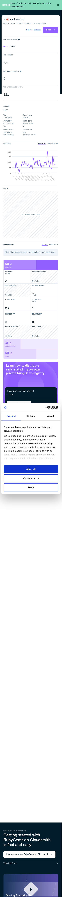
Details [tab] (31, 416)
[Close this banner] (57, 5)
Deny (31, 487)
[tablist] (48, 143)
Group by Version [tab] (52, 143)
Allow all (31, 469)
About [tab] (50, 416)
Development (53, 244)
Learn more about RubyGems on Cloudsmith (27, 854)
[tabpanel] (30, 166)
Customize (29, 478)
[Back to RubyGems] (6, 19)
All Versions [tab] (42, 143)
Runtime (45, 244)
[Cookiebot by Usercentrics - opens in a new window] (44, 407)
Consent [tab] (11, 416)
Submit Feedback (33, 30)
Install (48, 29)
